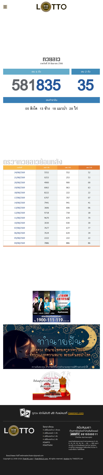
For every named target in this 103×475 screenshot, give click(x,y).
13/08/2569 (19, 207)
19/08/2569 (19, 187)
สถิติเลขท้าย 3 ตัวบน (52, 430)
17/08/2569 (19, 197)
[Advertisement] (51, 33)
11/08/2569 (19, 217)
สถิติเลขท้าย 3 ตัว (51, 436)
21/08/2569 (19, 177)
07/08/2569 (19, 228)
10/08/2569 (19, 222)
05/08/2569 (19, 238)
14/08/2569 (19, 202)
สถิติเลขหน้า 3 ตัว (51, 433)
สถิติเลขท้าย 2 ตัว (51, 439)
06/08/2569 (19, 233)
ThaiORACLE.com (41, 458)
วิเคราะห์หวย (48, 426)
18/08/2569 (19, 192)
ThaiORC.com (27, 458)
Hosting (66, 458)
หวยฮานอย (48, 444)
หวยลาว (46, 442)
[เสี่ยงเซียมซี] (51, 385)
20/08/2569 (19, 182)
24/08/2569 (19, 172)
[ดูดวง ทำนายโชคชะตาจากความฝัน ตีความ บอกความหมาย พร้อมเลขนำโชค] (51, 346)
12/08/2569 (19, 212)
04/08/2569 (19, 243)
